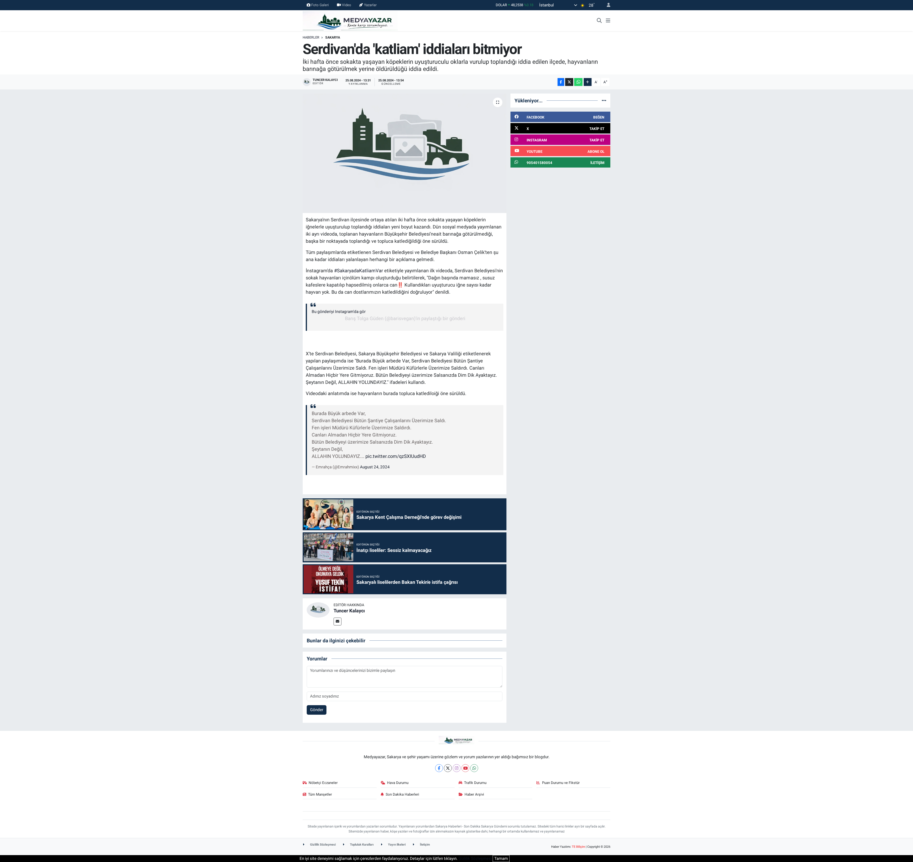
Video (346, 5)
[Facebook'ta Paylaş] (561, 82)
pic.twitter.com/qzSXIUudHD (395, 456)
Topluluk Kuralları (361, 844)
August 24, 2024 (375, 467)
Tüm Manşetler (320, 794)
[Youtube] (465, 768)
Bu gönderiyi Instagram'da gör (339, 311)
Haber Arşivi (474, 794)
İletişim (424, 844)
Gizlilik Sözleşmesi (322, 844)
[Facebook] (439, 768)
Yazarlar (370, 5)
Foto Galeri (320, 5)
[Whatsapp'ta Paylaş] (578, 82)
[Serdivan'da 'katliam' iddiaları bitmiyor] (404, 153)
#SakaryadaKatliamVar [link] (358, 270)
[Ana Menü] (608, 21)
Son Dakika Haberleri (402, 794)
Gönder (316, 709)
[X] (448, 768)
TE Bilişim (578, 846)
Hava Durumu (397, 783)
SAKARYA (332, 37)
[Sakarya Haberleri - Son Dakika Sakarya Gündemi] (350, 20)
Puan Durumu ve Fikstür (561, 783)
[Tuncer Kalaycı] (318, 609)
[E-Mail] (337, 621)
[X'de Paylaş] (569, 82)
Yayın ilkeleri (396, 844)
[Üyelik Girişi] (606, 5)
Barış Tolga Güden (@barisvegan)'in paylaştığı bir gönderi (405, 318)
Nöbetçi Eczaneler (323, 783)
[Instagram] (457, 768)
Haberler (311, 37)
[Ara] (599, 21)
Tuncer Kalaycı (349, 611)
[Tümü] (604, 100)
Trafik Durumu (475, 783)
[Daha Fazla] (588, 82)
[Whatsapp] (474, 768)
